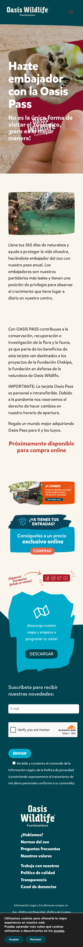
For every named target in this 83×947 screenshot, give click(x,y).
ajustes (59, 931)
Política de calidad (38, 873)
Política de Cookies (59, 912)
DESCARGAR (41, 654)
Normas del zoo (35, 842)
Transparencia (34, 880)
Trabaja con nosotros (40, 866)
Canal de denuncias (38, 887)
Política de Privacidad (32, 912)
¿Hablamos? (32, 835)
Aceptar (14, 939)
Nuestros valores (36, 856)
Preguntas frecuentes (40, 849)
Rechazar (36, 939)
